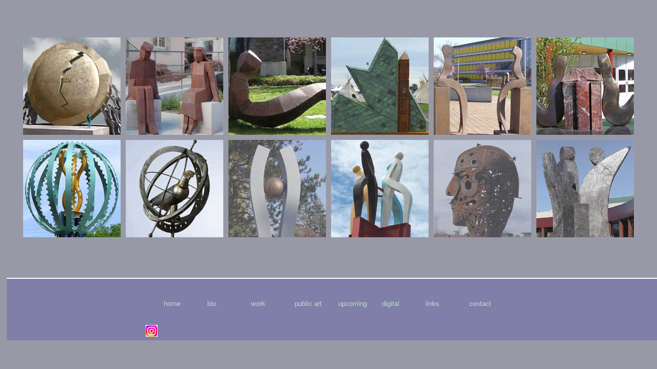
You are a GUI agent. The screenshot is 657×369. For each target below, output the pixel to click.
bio (211, 303)
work (258, 303)
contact (480, 303)
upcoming (352, 303)
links (432, 303)
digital (390, 303)
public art (308, 303)
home (172, 303)
